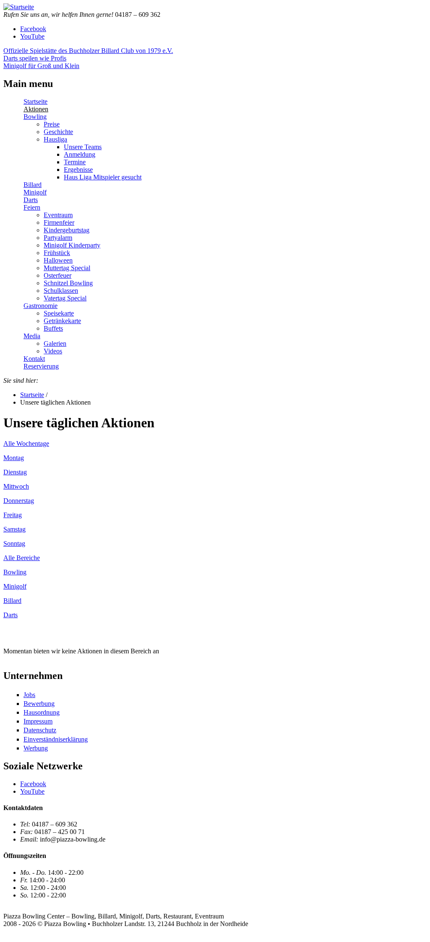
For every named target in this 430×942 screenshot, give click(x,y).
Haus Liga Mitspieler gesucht (103, 177)
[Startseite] (18, 7)
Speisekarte (59, 313)
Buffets (53, 328)
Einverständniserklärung (56, 739)
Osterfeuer (57, 275)
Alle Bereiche (21, 557)
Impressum (38, 721)
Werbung (36, 748)
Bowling (35, 116)
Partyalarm (58, 237)
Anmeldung (79, 154)
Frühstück (57, 252)
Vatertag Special (65, 298)
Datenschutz (40, 730)
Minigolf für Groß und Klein (41, 65)
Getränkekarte (62, 320)
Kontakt (34, 358)
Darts (31, 199)
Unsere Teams (83, 146)
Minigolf (35, 192)
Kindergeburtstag (66, 230)
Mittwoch (16, 486)
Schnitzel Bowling (68, 283)
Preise (52, 124)
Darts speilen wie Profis (34, 58)
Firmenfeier (59, 222)
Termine (75, 162)
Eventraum (58, 214)
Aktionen (36, 109)
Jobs (29, 694)
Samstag (14, 529)
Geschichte (58, 131)
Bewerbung (39, 703)
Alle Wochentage (26, 443)
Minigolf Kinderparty (72, 245)
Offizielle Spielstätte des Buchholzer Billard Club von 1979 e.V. (88, 50)
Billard (33, 184)
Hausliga (55, 139)
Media (32, 335)
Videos (53, 351)
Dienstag (15, 472)
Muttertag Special (67, 267)
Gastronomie (41, 305)
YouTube (32, 36)
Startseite (35, 101)
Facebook (33, 28)
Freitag (12, 514)
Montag (13, 457)
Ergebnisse (78, 169)
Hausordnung (42, 712)
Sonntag (14, 543)
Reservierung (41, 366)
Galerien (55, 343)
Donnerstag (18, 500)
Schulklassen (61, 290)
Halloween (58, 260)
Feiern (32, 207)
